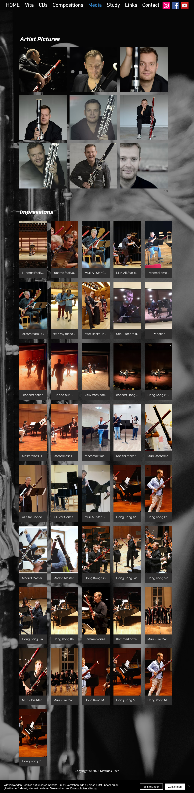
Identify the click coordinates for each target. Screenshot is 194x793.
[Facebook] (175, 5)
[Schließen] (189, 786)
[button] (43, 69)
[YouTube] (185, 5)
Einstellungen (151, 786)
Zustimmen (175, 786)
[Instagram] (166, 5)
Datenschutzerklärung (83, 788)
